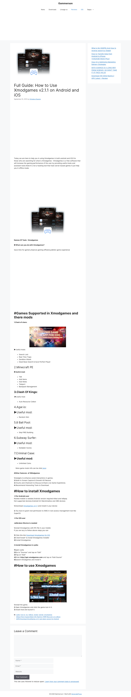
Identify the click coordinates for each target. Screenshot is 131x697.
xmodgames (48, 614)
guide (18, 614)
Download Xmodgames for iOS (38, 535)
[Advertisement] (65, 26)
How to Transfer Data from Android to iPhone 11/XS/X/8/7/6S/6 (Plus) (101, 56)
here (44, 468)
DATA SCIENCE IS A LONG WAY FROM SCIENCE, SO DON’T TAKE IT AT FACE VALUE (104, 70)
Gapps (89, 9)
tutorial (41, 614)
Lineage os (64, 9)
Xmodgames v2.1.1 (30, 506)
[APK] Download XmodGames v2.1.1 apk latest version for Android (37, 619)
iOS (82, 9)
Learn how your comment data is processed (62, 682)
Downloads (52, 9)
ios (27, 614)
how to (23, 614)
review (36, 614)
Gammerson (65, 3)
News (43, 9)
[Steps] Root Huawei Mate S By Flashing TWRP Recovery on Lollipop (38, 617)
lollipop (31, 614)
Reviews (74, 9)
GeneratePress (76, 694)
